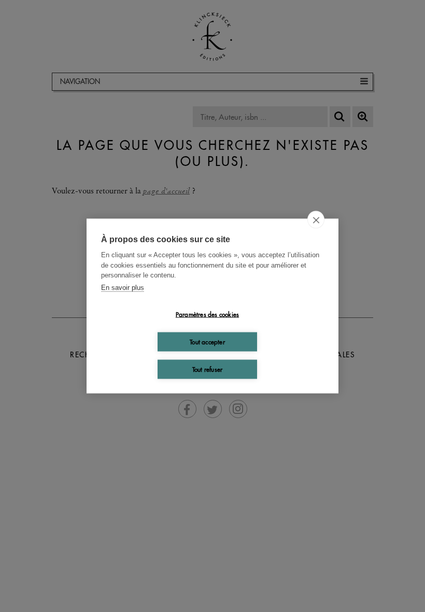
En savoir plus (122, 287)
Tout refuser (207, 369)
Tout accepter (207, 341)
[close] (315, 220)
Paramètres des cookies (207, 314)
